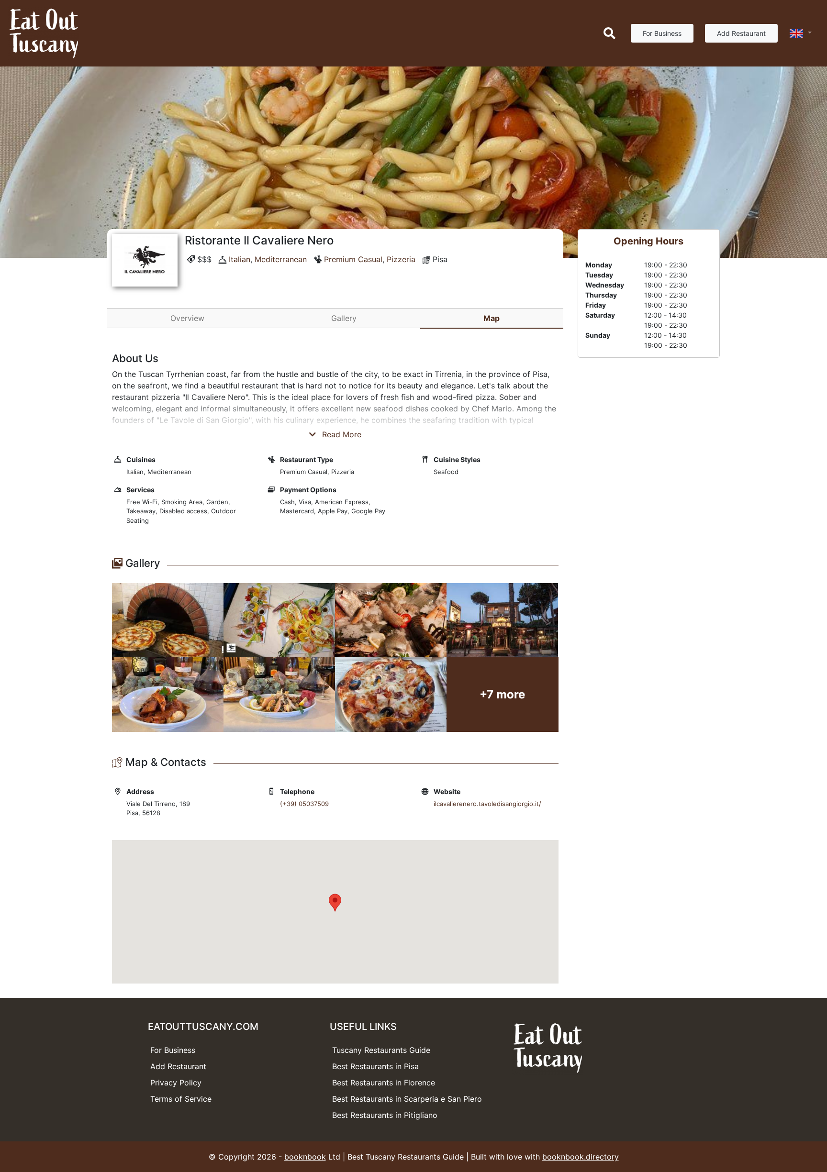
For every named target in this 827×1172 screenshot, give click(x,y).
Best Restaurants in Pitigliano (384, 1115)
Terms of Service (181, 1099)
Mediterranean (281, 259)
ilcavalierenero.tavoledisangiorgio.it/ (487, 803)
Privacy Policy (175, 1082)
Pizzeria (401, 259)
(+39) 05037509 (304, 803)
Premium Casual (353, 259)
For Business (662, 33)
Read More (340, 434)
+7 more (502, 694)
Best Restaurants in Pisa (375, 1066)
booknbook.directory (580, 1156)
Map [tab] (491, 318)
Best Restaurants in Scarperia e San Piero (407, 1099)
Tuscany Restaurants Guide (381, 1050)
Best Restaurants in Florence (383, 1082)
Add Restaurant (741, 33)
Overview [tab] (187, 318)
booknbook (305, 1156)
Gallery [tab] (344, 318)
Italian (239, 259)
